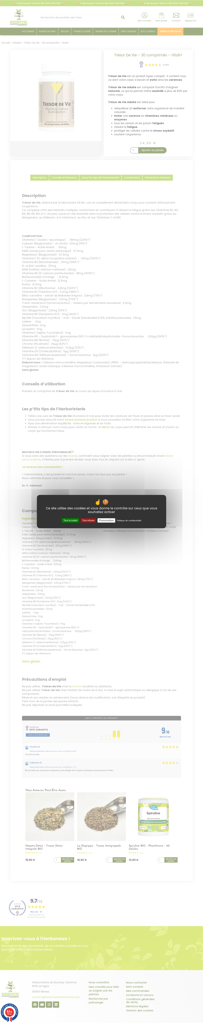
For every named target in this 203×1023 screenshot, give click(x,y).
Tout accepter (70, 520)
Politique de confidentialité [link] (129, 520)
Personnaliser (106, 520)
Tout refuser (88, 520)
